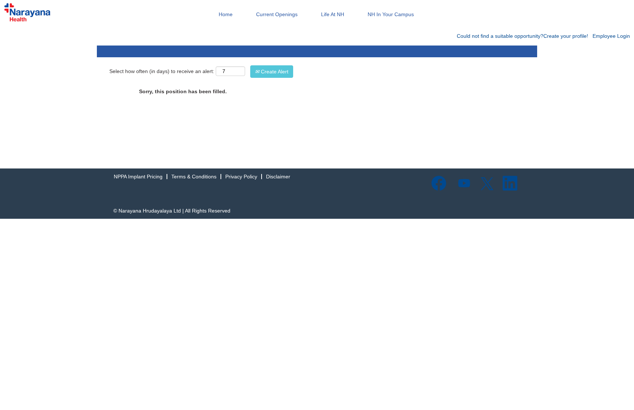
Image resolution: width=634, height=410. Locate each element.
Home (226, 14)
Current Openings (277, 14)
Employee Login (611, 36)
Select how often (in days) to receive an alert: (161, 71)
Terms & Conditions (193, 176)
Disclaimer (278, 176)
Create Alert (273, 72)
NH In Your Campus (391, 14)
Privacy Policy (241, 176)
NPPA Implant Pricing (138, 176)
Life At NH (332, 14)
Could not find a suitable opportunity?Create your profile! (522, 36)
